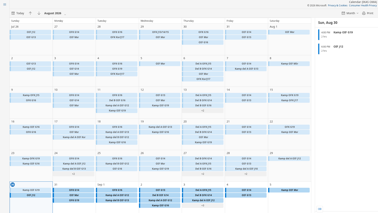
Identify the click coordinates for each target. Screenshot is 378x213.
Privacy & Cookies (337, 5)
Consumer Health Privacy (363, 5)
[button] (30, 32)
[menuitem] (18, 13)
